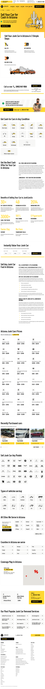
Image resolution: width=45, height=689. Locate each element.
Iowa (1, 672)
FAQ (1, 646)
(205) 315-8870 (7, 527)
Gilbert (38, 529)
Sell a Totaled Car (20, 623)
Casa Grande (39, 521)
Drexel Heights (38, 525)
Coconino (33, 550)
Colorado (2, 673)
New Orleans (32, 658)
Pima (3, 546)
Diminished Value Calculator (19, 652)
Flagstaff (27, 529)
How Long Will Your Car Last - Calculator (21, 653)
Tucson (32, 656)
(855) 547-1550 (41, 1)
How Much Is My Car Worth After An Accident (21, 662)
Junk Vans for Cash (35, 619)
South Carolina (3, 681)
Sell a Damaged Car (35, 615)
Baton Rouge (32, 657)
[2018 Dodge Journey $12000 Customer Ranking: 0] (22, 433)
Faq (14, 2)
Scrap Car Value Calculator (5, 2)
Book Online (35, 86)
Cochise (3, 553)
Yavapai (3, 550)
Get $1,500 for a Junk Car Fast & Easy (21, 627)
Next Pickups (36, 447)
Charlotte (32, 651)
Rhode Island (2, 675)
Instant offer (39, 6)
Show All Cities (38, 534)
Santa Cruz (34, 553)
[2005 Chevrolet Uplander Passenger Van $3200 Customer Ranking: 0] (37, 433)
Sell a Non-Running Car (21, 615)
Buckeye (27, 521)
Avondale (17, 521)
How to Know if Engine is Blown (19, 658)
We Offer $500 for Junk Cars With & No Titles (36, 623)
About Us (2, 644)
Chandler (27, 525)
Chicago (32, 653)
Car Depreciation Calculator (19, 651)
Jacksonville (32, 652)
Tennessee (2, 674)
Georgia (2, 684)
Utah (1, 669)
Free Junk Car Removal (19, 644)
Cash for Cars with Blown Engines (5, 619)
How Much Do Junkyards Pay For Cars (20, 664)
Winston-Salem (33, 659)
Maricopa (18, 546)
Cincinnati (32, 645)
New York (2, 668)
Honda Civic (17, 668)
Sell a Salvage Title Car (21, 619)
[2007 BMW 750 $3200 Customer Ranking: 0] (7, 433)
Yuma (18, 553)
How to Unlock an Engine (19, 659)
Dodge (16, 673)
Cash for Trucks (5, 623)
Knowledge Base (22, 1)
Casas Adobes (17, 525)
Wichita (32, 644)
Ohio (1, 679)
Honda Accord (17, 669)
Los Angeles (32, 646)
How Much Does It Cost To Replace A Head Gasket (22, 663)
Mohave (18, 550)
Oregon (2, 680)
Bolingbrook (32, 650)
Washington (2, 678)
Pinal (33, 546)
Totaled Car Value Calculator (19, 650)
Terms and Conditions (3, 651)
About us (14, 1)
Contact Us (2, 652)
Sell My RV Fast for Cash (6, 615)
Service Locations (3, 645)
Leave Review (37, 635)
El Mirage (17, 529)
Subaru (17, 674)
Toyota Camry (17, 672)
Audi (16, 675)
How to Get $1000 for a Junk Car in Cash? (6, 627)
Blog (18, 1)
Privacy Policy (2, 650)
